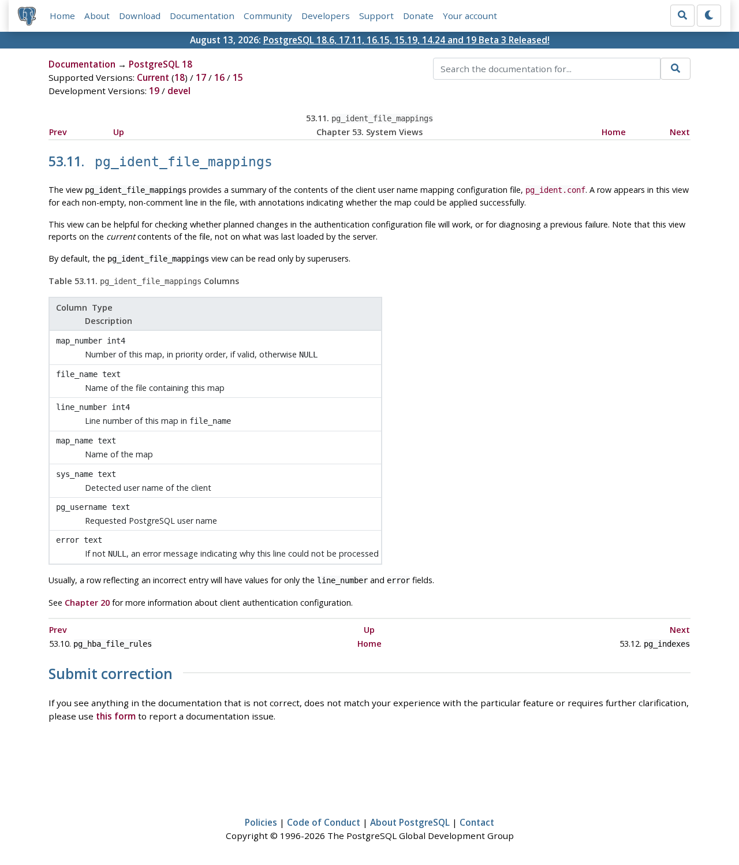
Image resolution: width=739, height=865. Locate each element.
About (97, 15)
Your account (470, 15)
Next (680, 131)
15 (238, 77)
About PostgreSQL (410, 822)
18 (179, 77)
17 (201, 77)
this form (116, 716)
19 (154, 90)
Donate (418, 15)
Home (62, 15)
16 (219, 77)
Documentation (202, 15)
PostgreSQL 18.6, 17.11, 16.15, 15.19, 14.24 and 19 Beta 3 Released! (406, 40)
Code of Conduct (323, 822)
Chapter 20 (87, 602)
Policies (261, 822)
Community (268, 15)
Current (153, 77)
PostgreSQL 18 (160, 64)
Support (376, 15)
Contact (477, 822)
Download (140, 15)
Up (118, 131)
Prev (58, 131)
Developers (325, 15)
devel (179, 90)
